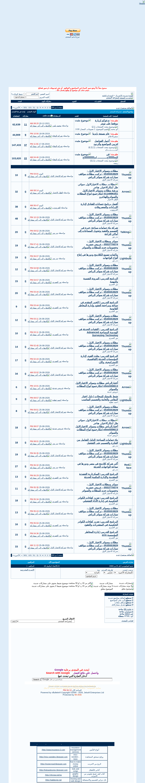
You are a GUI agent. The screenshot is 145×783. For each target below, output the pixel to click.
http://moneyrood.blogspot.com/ (53, 764)
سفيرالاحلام (113, 136)
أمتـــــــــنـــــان (111, 150)
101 (30, 107)
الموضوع (115, 116)
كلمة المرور (44, 97)
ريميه (116, 163)
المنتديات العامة (107, 96)
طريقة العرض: (107, 570)
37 (25, 145)
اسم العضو (44, 94)
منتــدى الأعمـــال (121, 96)
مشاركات (25, 116)
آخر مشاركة (56, 116)
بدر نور (115, 237)
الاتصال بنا (66, 744)
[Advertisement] (69, 4)
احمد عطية (113, 402)
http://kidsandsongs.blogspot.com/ (53, 770)
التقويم (74, 101)
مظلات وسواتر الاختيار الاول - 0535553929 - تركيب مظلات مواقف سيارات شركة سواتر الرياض (98, 174)
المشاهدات (16, 116)
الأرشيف (41, 744)
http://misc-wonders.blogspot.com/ (53, 757)
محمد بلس (56, 126)
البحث (20, 101)
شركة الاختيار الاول (110, 180)
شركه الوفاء (57, 136)
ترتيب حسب (128, 570)
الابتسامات (129, 611)
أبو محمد (114, 129)
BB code (127, 609)
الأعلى (33, 744)
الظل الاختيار (112, 199)
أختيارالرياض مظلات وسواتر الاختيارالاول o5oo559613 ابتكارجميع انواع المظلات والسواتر (96, 386)
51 (34, 107)
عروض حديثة (112, 392)
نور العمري (113, 284)
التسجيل (122, 101)
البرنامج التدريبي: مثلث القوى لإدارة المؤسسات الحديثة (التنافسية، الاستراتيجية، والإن (99, 359)
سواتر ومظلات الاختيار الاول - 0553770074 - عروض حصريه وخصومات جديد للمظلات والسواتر (100, 244)
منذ (98, 570)
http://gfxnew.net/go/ (53, 775)
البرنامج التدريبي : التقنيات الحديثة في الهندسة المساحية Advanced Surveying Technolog (98, 332)
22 (25, 158)
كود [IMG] (129, 614)
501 (25, 107)
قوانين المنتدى (127, 621)
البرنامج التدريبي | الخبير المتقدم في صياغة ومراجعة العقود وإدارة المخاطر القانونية (98, 305)
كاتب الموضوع (107, 116)
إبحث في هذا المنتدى (18, 111)
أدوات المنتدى (31, 111)
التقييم (77, 116)
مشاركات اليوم (46, 101)
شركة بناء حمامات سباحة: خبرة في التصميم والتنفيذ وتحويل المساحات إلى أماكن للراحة (98, 230)
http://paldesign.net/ (53, 780)
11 (38, 107)
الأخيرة (16, 107)
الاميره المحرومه (27, 570)
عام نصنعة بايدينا (101, 133)
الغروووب (114, 210)
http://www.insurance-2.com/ (53, 750)
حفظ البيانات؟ (17, 94)
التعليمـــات (97, 101)
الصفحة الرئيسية (53, 744)
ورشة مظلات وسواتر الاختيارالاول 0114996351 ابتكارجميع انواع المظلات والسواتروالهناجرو (97, 193)
